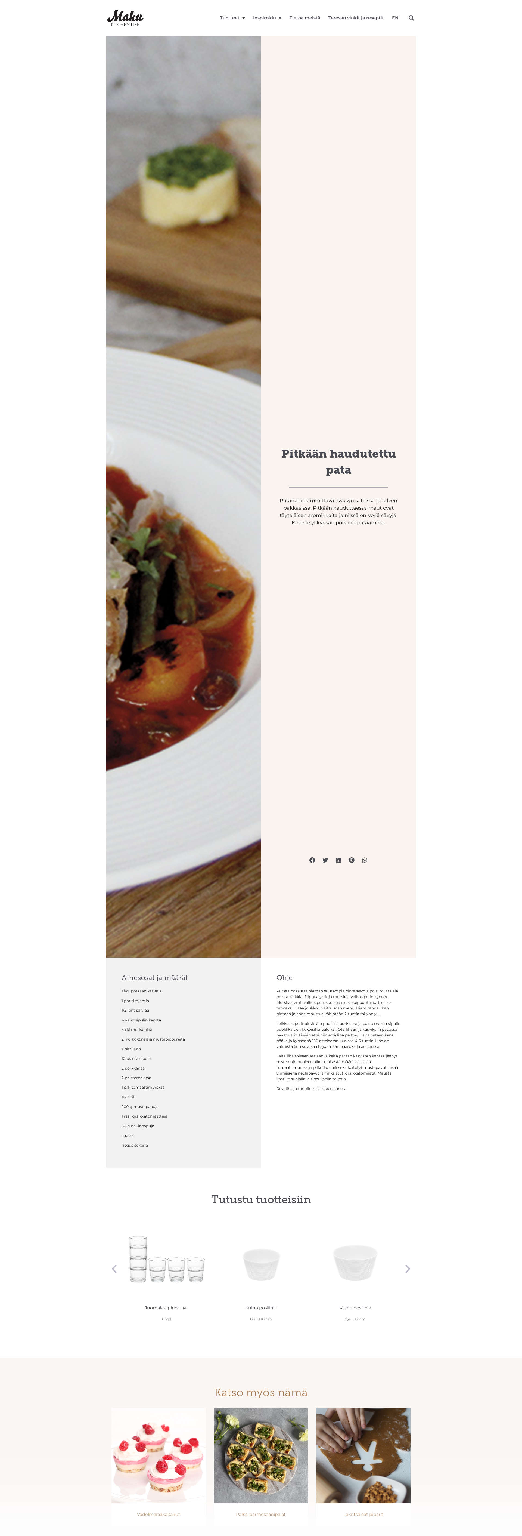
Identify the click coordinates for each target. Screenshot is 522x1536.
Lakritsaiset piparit (363, 1514)
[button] (411, 18)
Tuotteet (230, 17)
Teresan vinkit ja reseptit (356, 17)
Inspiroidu (264, 17)
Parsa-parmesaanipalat (261, 1514)
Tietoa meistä (305, 17)
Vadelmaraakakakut (158, 1514)
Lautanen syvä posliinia (355, 1307)
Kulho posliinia (166, 1307)
